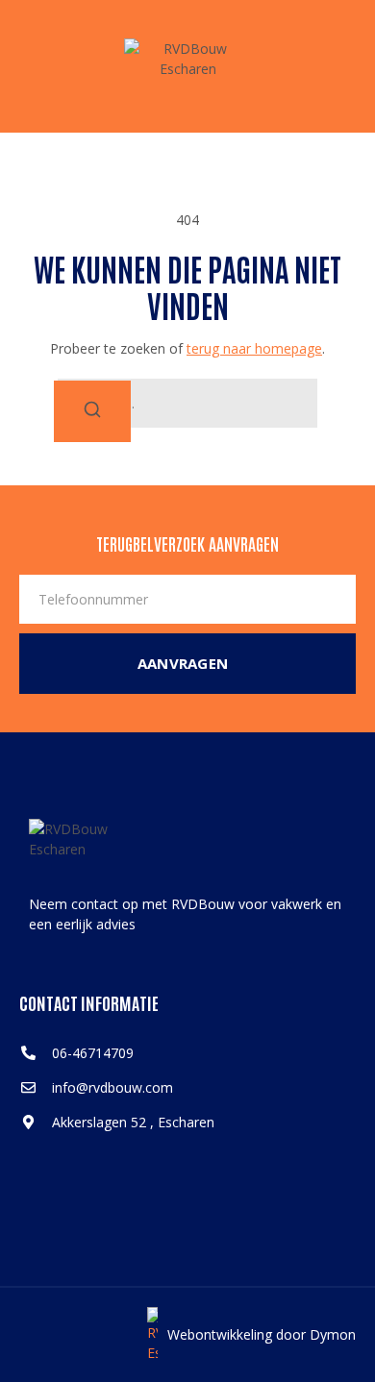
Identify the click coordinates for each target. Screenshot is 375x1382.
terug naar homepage (254, 348)
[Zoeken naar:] (187, 403)
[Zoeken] (92, 411)
